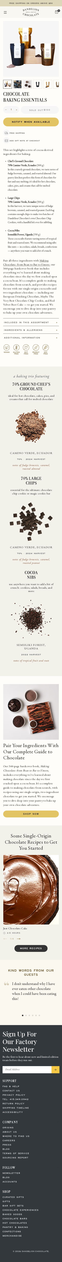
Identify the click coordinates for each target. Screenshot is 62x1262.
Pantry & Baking (15, 1227)
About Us (10, 1132)
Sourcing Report (15, 1158)
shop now (31, 814)
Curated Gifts (13, 1197)
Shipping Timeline (16, 1108)
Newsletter (11, 1173)
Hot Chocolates (15, 1223)
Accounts (10, 1182)
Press (7, 1145)
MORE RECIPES (31, 948)
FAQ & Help (11, 1087)
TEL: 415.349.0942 (16, 1099)
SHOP (7, 1192)
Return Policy (14, 1104)
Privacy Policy (14, 1095)
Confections (12, 1232)
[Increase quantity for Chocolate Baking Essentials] (16, 110)
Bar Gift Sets (13, 1206)
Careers (9, 1141)
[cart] (56, 12)
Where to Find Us (16, 1136)
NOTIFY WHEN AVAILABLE (31, 122)
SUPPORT (10, 1081)
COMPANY (10, 1122)
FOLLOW (9, 1168)
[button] (5, 12)
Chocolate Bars (15, 1219)
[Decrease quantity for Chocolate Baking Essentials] (6, 110)
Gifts (6, 1202)
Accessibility (13, 1112)
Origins (8, 1128)
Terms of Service (16, 1154)
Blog (6, 1149)
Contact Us (11, 1091)
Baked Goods (12, 1214)
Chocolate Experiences (21, 1210)
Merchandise (12, 1236)
